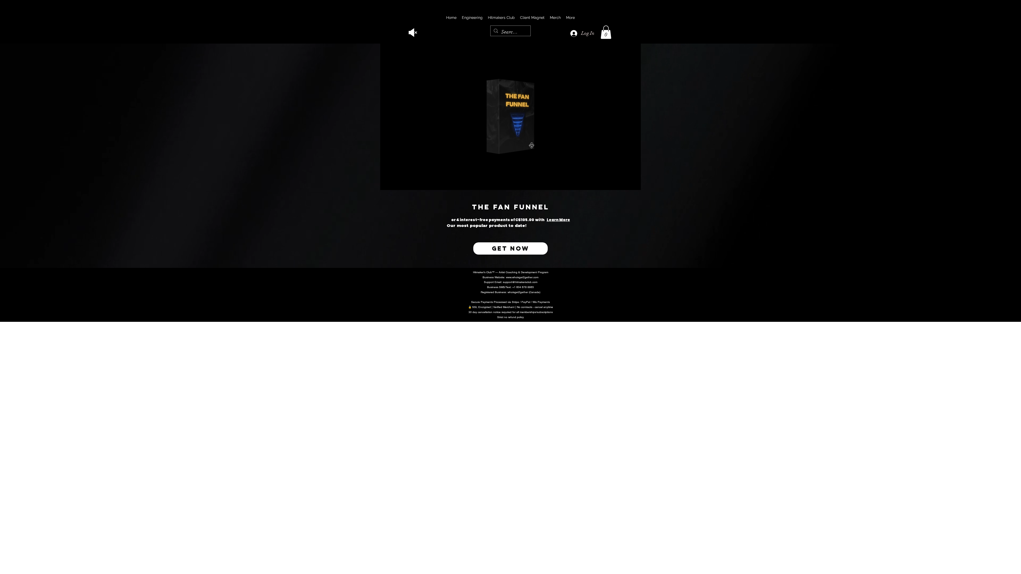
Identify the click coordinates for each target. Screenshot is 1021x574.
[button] (606, 32)
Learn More (569, 219)
